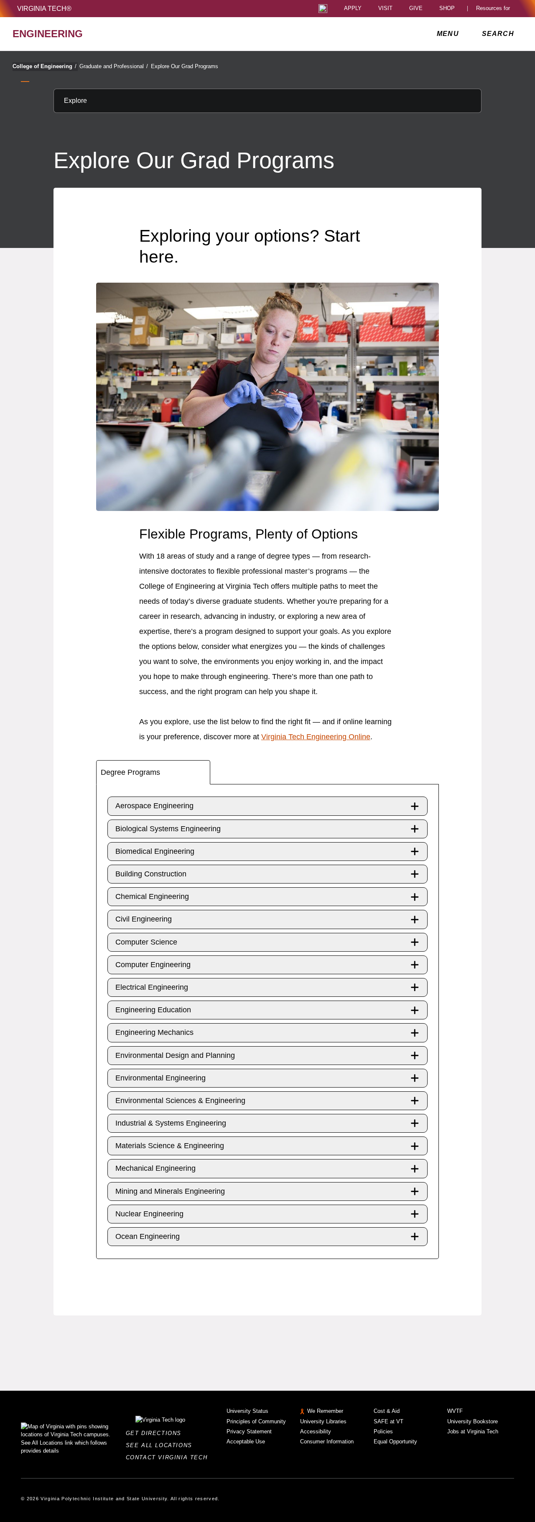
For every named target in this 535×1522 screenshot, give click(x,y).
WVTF (455, 1411)
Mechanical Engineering (155, 1168)
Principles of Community (256, 1421)
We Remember (325, 1411)
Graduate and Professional (113, 66)
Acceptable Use (246, 1441)
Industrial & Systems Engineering (170, 1123)
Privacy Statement (249, 1431)
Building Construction (150, 874)
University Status (247, 1411)
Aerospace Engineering (154, 806)
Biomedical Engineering (154, 851)
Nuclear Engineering (149, 1214)
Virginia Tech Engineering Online (315, 737)
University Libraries (323, 1421)
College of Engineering (44, 66)
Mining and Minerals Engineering (170, 1191)
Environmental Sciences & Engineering (180, 1100)
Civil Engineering (143, 919)
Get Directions (156, 1433)
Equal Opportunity (395, 1441)
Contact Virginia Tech (169, 1457)
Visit (385, 8)
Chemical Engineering (152, 896)
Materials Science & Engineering (169, 1146)
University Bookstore (472, 1421)
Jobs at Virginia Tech (472, 1431)
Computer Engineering (153, 964)
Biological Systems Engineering (168, 829)
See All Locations (161, 1445)
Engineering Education (153, 1010)
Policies (383, 1431)
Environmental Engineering (160, 1078)
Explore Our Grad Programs (184, 66)
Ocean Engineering (147, 1236)
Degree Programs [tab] (130, 772)
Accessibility (315, 1431)
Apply (353, 8)
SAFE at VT (388, 1421)
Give (416, 8)
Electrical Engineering (151, 987)
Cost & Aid (387, 1411)
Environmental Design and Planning (175, 1055)
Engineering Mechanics (154, 1032)
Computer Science (146, 942)
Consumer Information (327, 1441)
